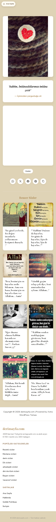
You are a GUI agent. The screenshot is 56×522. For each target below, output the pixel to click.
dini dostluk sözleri (11, 471)
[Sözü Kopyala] (43, 181)
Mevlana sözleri (9, 454)
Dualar (28, 171)
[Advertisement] (28, 135)
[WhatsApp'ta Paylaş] (13, 181)
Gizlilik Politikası (10, 502)
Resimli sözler (9, 449)
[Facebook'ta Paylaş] (28, 181)
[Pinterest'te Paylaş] (36, 181)
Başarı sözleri (8, 475)
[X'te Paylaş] (20, 181)
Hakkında (7, 497)
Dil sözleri (7, 462)
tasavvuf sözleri (10, 480)
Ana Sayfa (10, 4)
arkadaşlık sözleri (10, 467)
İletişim (6, 506)
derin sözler (8, 458)
